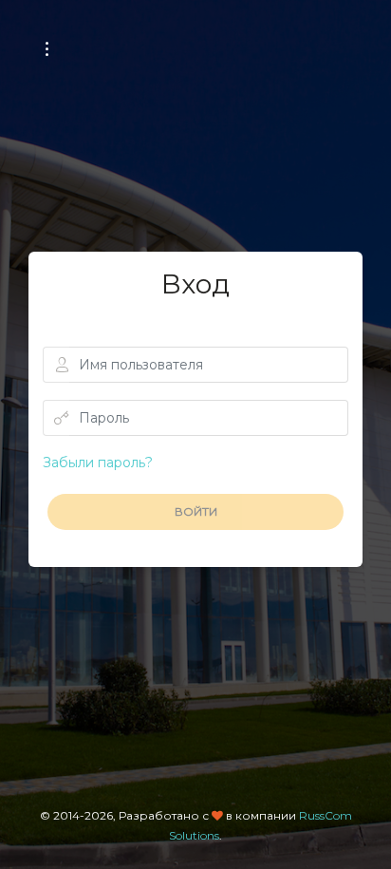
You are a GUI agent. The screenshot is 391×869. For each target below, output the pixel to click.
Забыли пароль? (98, 462)
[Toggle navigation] (47, 49)
